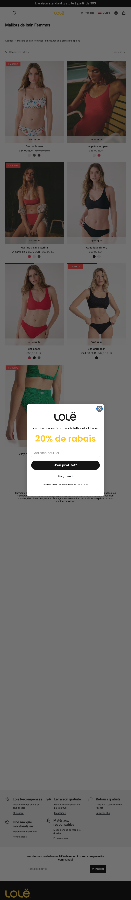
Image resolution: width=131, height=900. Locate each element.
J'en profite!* (65, 465)
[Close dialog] (100, 409)
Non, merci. (65, 476)
